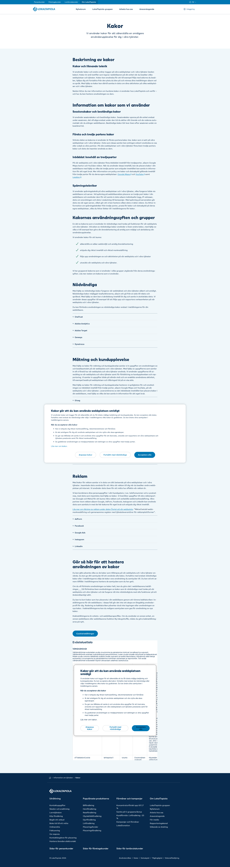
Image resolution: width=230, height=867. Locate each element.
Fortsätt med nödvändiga (115, 455)
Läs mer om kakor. (59, 446)
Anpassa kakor (85, 455)
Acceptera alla (144, 455)
